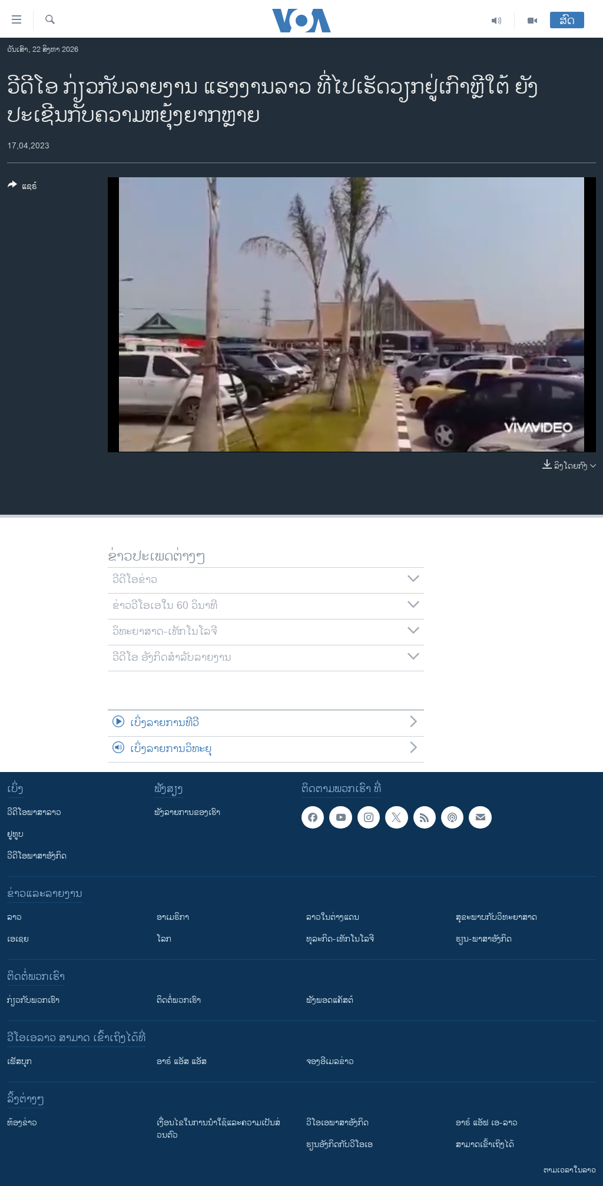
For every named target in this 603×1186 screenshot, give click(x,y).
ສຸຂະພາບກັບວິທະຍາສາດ (496, 917)
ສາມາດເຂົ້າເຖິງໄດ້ (485, 1144)
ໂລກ (164, 939)
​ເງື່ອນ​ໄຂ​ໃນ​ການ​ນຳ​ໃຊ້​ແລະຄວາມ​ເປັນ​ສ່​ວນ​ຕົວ (218, 1129)
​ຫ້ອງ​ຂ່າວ (22, 1123)
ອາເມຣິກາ (173, 917)
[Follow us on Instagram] (368, 817)
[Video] (532, 20)
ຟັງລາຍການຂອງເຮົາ (187, 812)
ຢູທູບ (15, 834)
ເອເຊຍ (18, 939)
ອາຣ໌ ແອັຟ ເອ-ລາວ (487, 1123)
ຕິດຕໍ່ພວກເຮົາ (179, 1000)
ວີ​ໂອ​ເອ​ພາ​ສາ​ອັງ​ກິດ (337, 1123)
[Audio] (497, 20)
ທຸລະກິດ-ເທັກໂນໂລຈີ (340, 939)
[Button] (22, 188)
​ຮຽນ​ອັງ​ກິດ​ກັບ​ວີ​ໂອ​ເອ (339, 1144)
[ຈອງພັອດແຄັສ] (480, 817)
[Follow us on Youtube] (340, 817)
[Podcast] (452, 817)
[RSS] (424, 817)
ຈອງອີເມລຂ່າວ (330, 1061)
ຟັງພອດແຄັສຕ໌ (329, 1000)
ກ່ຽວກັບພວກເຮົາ (33, 1000)
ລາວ (14, 917)
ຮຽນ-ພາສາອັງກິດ (484, 939)
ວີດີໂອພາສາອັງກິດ (37, 856)
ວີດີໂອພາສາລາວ (34, 812)
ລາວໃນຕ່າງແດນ (332, 917)
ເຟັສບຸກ (19, 1061)
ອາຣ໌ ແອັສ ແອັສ (182, 1061)
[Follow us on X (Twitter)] (396, 817)
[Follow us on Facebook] (313, 817)
